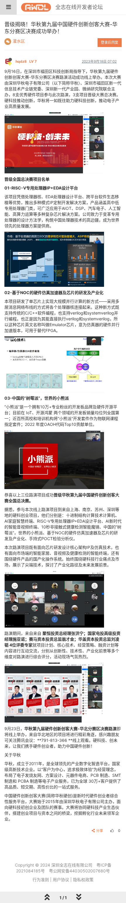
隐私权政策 (83, 879)
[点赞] (111, 830)
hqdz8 (26, 61)
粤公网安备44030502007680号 (79, 870)
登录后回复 (109, 42)
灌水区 (19, 40)
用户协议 (61, 879)
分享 (99, 830)
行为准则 (41, 879)
